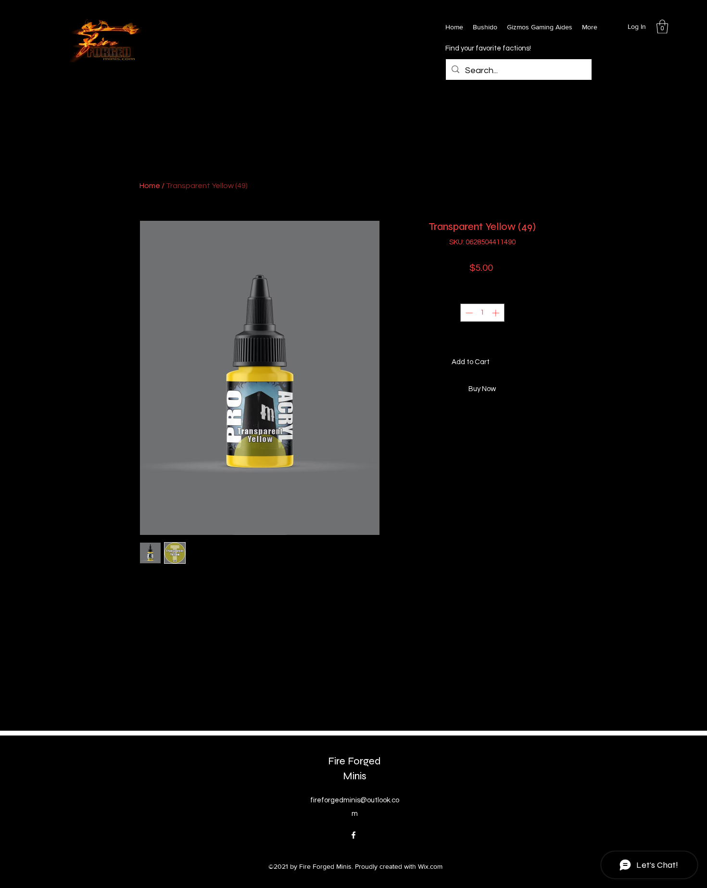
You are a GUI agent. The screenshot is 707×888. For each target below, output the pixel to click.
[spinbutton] (482, 313)
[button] (662, 27)
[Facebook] (353, 835)
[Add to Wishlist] (558, 362)
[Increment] (496, 313)
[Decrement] (468, 313)
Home (149, 186)
